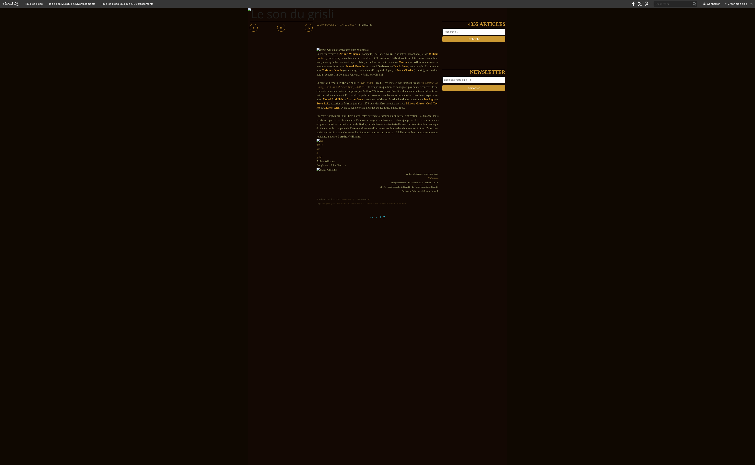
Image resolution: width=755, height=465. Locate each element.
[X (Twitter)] (639, 4)
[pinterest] (646, 4)
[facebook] (633, 4)
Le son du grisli (326, 24)
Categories (347, 24)
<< (372, 217)
